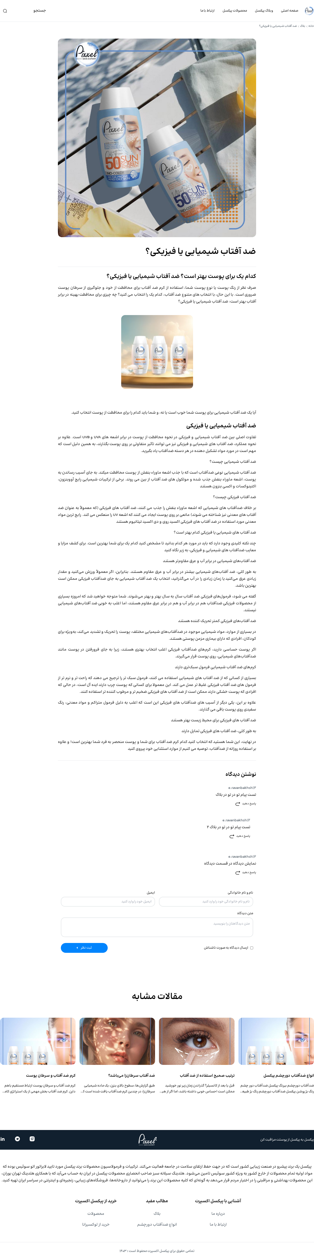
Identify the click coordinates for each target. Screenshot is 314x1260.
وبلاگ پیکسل (264, 11)
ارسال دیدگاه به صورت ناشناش (226, 948)
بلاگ (302, 26)
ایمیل (151, 893)
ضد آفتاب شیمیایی (211, 437)
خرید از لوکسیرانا (96, 1225)
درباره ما (218, 1214)
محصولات (95, 1214)
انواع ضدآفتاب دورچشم (157, 1225)
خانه (311, 26)
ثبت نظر (86, 948)
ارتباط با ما (207, 11)
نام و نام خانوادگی (240, 893)
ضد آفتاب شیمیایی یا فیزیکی (204, 302)
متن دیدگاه (245, 913)
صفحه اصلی (289, 11)
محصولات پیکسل (234, 11)
